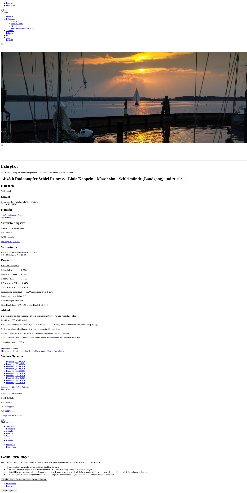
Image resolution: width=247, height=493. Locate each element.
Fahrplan (9, 33)
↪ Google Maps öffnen (10, 241)
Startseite (10, 17)
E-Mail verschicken (20, 351)
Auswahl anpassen (39, 479)
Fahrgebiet (15, 21)
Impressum (10, 3)
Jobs (8, 37)
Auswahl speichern (23, 479)
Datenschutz (11, 5)
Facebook (5, 387)
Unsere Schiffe (17, 24)
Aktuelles (10, 31)
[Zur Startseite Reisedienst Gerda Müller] (4, 10)
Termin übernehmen (37, 351)
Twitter (12, 387)
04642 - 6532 (10, 411)
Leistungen (10, 19)
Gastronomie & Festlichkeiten (23, 28)
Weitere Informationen (55, 351)
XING (18, 387)
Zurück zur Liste (8, 389)
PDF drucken (6, 351)
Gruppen (15, 26)
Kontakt (9, 40)
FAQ (8, 35)
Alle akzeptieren (8, 479)
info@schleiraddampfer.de (11, 215)
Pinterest (25, 387)
